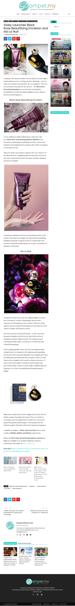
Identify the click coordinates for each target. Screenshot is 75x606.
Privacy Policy (63, 604)
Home (18, 14)
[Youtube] (31, 535)
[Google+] (21, 535)
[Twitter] (27, 535)
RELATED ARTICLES (10, 543)
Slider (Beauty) (22, 21)
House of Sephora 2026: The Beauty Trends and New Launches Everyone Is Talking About (40, 561)
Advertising (46, 604)
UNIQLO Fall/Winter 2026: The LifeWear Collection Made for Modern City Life (60, 102)
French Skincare (41, 486)
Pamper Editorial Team (11, 34)
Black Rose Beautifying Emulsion (19, 486)
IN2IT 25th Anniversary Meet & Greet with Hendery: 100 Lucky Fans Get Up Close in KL (60, 87)
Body (10, 21)
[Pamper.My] (37, 6)
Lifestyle (47, 14)
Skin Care (15, 21)
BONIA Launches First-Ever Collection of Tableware (39, 512)
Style (40, 14)
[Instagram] (24, 535)
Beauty (34, 14)
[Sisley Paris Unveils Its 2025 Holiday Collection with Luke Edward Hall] (25, 460)
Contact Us (54, 604)
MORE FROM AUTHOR (24, 543)
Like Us (54, 22)
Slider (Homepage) (32, 21)
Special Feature (25, 14)
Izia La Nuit (7, 488)
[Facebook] (17, 535)
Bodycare (32, 486)
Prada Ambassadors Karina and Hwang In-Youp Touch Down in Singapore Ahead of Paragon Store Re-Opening (59, 70)
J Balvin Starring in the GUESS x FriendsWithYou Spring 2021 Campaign (14, 512)
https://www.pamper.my (22, 525)
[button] (69, 14)
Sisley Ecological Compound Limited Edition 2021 (9, 469)
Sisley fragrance (16, 488)
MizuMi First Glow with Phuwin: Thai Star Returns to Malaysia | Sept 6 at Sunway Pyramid (25, 559)
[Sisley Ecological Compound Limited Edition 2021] (10, 460)
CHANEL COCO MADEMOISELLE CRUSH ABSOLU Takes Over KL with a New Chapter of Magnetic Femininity (10, 561)
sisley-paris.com (29, 443)
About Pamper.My (37, 604)
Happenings (55, 14)
